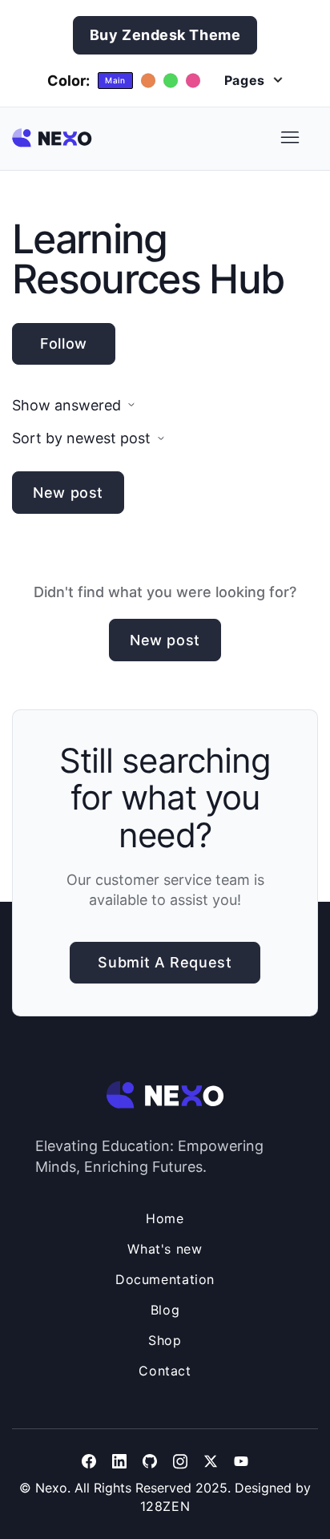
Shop (165, 1340)
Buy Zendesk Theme (165, 34)
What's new (164, 1249)
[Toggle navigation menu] (289, 138)
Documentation (165, 1279)
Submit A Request (164, 962)
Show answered (66, 405)
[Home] (52, 137)
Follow (63, 343)
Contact (165, 1371)
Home (165, 1218)
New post (68, 492)
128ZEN (165, 1506)
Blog (165, 1310)
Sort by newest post (81, 438)
